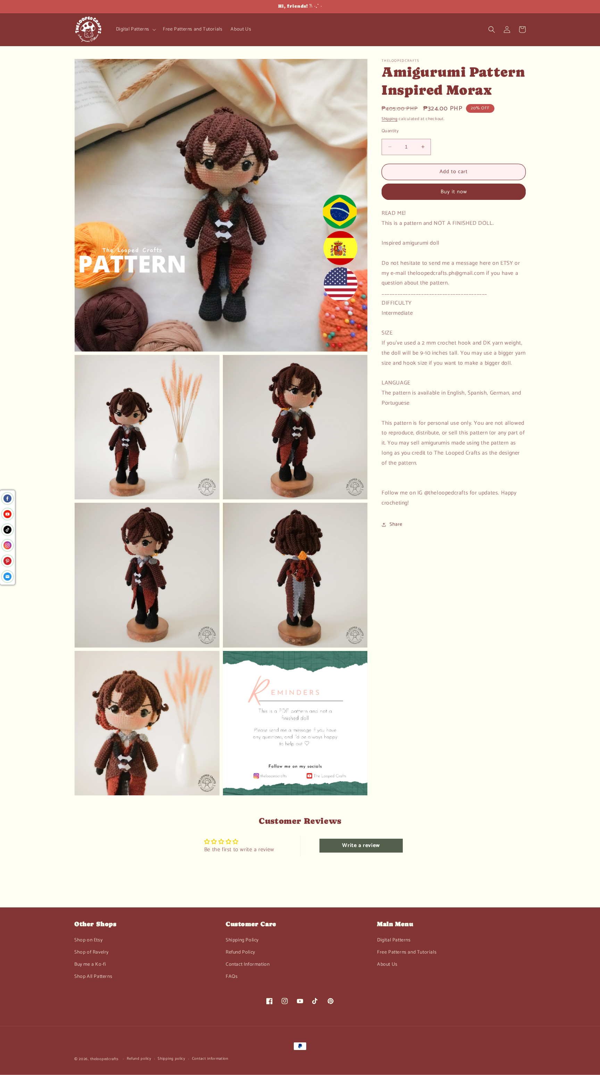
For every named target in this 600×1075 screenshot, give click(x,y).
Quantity (390, 131)
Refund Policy (240, 952)
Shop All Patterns (93, 977)
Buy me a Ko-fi (90, 964)
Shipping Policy (242, 940)
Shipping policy (171, 1059)
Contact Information (247, 964)
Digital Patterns (394, 940)
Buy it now (454, 191)
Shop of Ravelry (91, 952)
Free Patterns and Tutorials (406, 952)
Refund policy (139, 1059)
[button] (135, 29)
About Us (387, 964)
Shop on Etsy (88, 940)
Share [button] (396, 524)
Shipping (390, 119)
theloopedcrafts (104, 1059)
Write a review (361, 845)
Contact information (210, 1059)
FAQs (232, 977)
